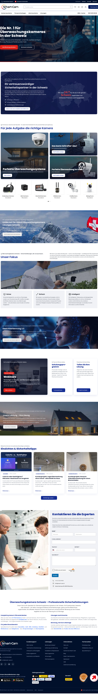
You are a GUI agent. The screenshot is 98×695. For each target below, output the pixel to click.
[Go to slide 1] (48, 201)
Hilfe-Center (29, 645)
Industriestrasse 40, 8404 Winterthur (12, 654)
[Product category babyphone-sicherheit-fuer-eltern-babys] (89, 190)
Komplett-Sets (23, 619)
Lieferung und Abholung (51, 648)
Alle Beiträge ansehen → (49, 497)
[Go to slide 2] (49, 201)
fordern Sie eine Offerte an (72, 628)
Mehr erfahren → (9, 390)
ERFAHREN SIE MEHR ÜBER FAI (12, 340)
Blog (65, 653)
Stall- (26, 627)
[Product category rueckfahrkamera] (40, 190)
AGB (65, 662)
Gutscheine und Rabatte (33, 656)
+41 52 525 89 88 (59, 580)
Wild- (30, 627)
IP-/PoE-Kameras (17, 617)
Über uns (66, 645)
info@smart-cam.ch (7, 660)
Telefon (54, 547)
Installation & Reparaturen (52, 650)
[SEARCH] (70, 7)
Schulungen (48, 656)
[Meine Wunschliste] (75, 7)
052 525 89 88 (57, 628)
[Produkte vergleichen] (78, 7)
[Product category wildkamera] (57, 190)
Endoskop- (35, 627)
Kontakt (66, 648)
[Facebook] (5, 664)
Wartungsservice (49, 653)
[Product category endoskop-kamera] (8, 190)
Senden (55, 575)
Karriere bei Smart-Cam (70, 650)
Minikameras (4, 628)
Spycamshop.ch (86, 650)
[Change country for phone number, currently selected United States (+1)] (54, 550)
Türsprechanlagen (28, 628)
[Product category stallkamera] (73, 190)
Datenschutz (30, 690)
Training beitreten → (58, 390)
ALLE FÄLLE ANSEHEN (10, 426)
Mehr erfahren (7, 175)
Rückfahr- (41, 627)
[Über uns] (83, 678)
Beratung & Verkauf (50, 645)
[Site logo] (11, 6)
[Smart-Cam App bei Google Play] (18, 680)
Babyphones (15, 628)
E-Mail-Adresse (56, 539)
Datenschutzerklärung (70, 664)
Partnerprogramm (49, 659)
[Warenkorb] (82, 7)
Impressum (66, 659)
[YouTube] (9, 664)
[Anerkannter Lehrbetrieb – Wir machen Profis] (94, 678)
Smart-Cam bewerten (69, 656)
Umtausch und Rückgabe (33, 650)
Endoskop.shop (86, 645)
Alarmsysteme (40, 628)
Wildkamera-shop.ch (87, 648)
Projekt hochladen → (83, 390)
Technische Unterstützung (33, 648)
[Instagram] (1, 664)
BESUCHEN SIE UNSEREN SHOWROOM (17, 109)
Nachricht (55, 555)
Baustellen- (21, 627)
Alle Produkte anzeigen (58, 151)
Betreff (77, 547)
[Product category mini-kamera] (24, 190)
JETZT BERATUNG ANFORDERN (12, 234)
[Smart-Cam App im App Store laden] (5, 680)
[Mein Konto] (85, 7)
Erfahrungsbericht (31, 653)
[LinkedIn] (12, 664)
